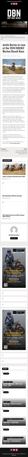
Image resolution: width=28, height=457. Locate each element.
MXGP (5, 401)
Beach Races (5, 56)
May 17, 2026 (7, 442)
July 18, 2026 (6, 387)
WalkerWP (14, 455)
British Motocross (7, 418)
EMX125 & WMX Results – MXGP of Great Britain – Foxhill (13, 384)
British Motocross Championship (17, 418)
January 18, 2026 (6, 178)
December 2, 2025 (6, 198)
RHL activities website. (15, 143)
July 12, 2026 (6, 424)
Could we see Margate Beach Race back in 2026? (14, 176)
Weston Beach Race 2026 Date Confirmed (12, 196)
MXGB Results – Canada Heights (11, 422)
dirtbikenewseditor (7, 55)
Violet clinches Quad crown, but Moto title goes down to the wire (13, 215)
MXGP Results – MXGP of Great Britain (12, 404)
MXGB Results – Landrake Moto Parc (12, 441)
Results (8, 401)
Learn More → (14, 238)
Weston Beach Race (12, 56)
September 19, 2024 (16, 55)
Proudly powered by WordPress (9, 453)
